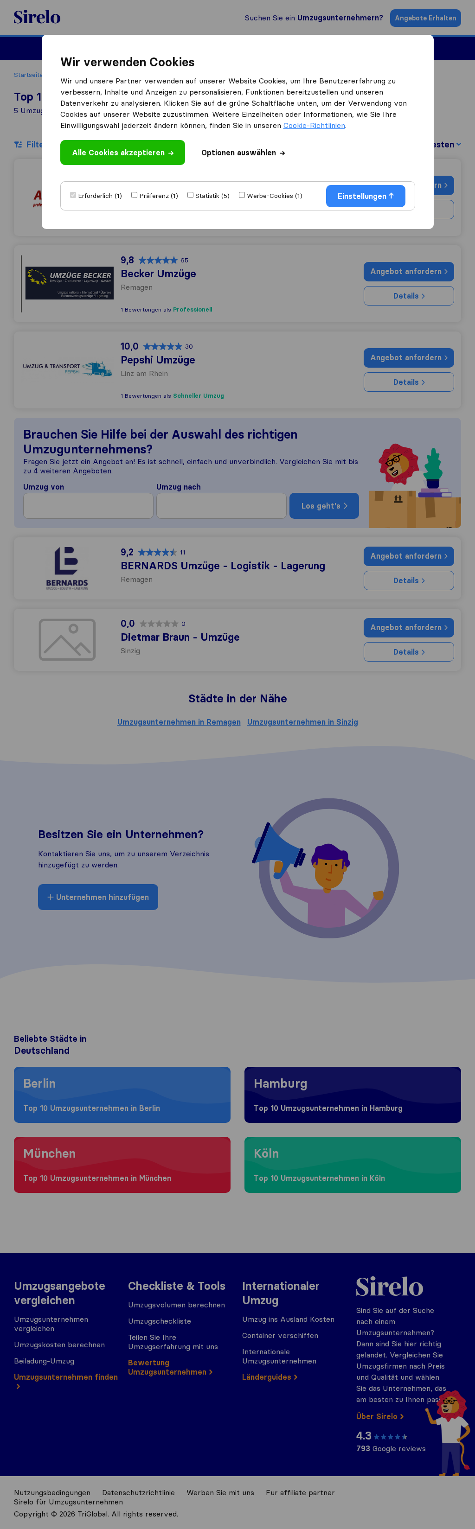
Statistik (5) (212, 195)
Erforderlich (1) (100, 195)
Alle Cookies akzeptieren (118, 152)
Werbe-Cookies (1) (274, 195)
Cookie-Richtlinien (314, 125)
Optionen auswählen (238, 152)
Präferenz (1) (158, 195)
